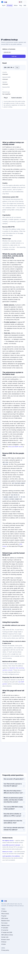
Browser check (5, 939)
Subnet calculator (16, 97)
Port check (4, 923)
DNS (25, 5)
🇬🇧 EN (20, 2)
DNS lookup (4, 918)
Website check (5, 925)
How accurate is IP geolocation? (13, 779)
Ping (20, 5)
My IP (3, 5)
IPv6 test (3, 942)
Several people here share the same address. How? (13, 822)
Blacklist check (5, 920)
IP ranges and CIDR (6, 932)
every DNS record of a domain (11, 845)
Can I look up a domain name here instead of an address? (14, 828)
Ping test (3, 916)
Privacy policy (5, 950)
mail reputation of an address (11, 856)
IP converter (4, 930)
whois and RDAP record (15, 446)
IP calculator (4, 927)
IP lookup (9, 5)
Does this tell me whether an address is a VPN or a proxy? (12, 815)
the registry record (7, 840)
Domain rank (4, 937)
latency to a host (7, 851)
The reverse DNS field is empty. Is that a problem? (13, 808)
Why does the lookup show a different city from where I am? (13, 792)
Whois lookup (5, 913)
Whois (16, 5)
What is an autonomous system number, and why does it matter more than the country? (13, 800)
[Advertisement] (14, 23)
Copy (17, 67)
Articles (3, 944)
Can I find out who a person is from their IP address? (13, 785)
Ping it (6, 97)
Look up (14, 56)
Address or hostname (8, 49)
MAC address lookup (7, 935)
